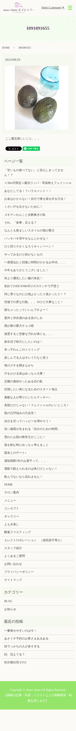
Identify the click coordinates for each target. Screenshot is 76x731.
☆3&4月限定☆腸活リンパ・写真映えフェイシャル (38, 183)
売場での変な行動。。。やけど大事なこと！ (33, 302)
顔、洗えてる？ (14, 654)
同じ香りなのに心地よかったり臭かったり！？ (35, 294)
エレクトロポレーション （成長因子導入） (33, 540)
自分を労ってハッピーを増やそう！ (28, 421)
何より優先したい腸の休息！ (23, 278)
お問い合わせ (13, 564)
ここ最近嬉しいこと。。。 (23, 138)
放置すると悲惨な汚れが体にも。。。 (29, 333)
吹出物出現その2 (15, 662)
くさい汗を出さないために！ (23, 206)
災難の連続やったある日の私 (23, 381)
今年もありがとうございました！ (26, 270)
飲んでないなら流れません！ (23, 476)
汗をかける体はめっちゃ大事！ (25, 373)
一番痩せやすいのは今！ (20, 630)
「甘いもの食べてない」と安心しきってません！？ (33, 172)
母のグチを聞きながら (19, 365)
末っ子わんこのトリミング (22, 349)
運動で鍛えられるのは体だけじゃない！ (30, 468)
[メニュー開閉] (70, 8)
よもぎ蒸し (11, 524)
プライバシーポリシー (19, 571)
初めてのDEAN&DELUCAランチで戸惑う (31, 286)
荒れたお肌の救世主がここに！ (25, 437)
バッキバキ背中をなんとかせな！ (26, 238)
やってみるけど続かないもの (23, 254)
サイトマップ (13, 580)
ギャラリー (11, 516)
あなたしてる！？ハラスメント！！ (28, 191)
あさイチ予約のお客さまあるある (26, 638)
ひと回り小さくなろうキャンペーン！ (29, 246)
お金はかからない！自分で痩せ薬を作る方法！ (35, 198)
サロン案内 (11, 492)
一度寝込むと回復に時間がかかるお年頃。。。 (35, 262)
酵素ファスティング (17, 532)
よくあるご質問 (14, 556)
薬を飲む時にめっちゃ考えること (26, 444)
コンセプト (11, 508)
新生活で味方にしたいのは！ (23, 341)
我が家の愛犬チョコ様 (19, 325)
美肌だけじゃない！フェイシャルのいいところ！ (36, 405)
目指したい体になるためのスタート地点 (30, 389)
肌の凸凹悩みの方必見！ (20, 413)
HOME (6, 47)
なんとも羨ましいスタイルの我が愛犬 (29, 230)
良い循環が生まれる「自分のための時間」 (32, 429)
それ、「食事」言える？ (20, 222)
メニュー (10, 500)
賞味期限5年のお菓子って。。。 (25, 460)
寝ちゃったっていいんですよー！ (26, 309)
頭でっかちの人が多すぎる (22, 646)
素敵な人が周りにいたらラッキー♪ (27, 397)
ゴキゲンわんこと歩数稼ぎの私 (25, 214)
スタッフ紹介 (13, 548)
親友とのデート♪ (15, 452)
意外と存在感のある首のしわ (23, 318)
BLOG (8, 601)
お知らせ (10, 609)
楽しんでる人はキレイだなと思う (26, 357)
